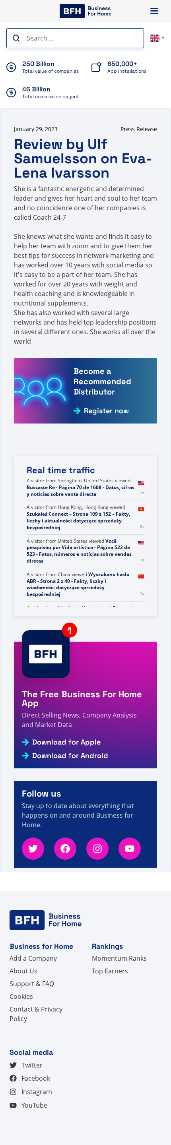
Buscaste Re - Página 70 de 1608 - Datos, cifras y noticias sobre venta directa (80, 490)
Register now (106, 410)
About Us (23, 971)
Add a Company (33, 958)
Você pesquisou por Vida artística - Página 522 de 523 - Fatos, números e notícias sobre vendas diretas (79, 551)
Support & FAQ (32, 983)
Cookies (21, 996)
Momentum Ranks (119, 958)
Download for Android (70, 755)
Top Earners (110, 971)
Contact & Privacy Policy (36, 1014)
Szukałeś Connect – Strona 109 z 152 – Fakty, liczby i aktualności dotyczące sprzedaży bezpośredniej (78, 521)
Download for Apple (66, 742)
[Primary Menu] (154, 11)
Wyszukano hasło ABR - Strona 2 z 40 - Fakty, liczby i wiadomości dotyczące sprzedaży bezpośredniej (78, 584)
